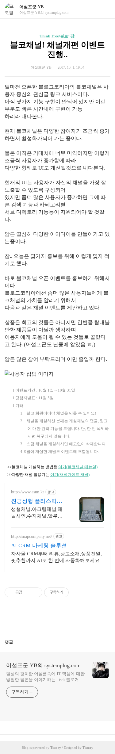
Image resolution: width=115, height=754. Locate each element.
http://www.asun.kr (27, 492)
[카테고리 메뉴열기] (104, 9)
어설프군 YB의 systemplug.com (43, 665)
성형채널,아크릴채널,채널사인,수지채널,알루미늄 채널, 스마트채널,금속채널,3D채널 (38, 513)
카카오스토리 (57, 620)
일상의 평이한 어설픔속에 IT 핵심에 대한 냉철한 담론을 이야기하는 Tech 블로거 (45, 677)
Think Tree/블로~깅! (57, 36)
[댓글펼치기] (15, 642)
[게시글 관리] (35, 592)
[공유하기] (28, 592)
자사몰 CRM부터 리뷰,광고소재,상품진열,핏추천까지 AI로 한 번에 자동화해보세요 (56, 557)
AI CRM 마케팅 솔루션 (39, 545)
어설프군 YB (31, 7)
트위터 (72, 620)
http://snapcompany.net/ (31, 536)
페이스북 (42, 620)
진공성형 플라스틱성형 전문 (36, 501)
